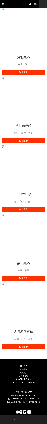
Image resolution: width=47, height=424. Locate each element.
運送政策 (23, 372)
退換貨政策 (23, 376)
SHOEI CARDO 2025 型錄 (23, 382)
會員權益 (23, 369)
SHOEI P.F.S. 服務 (23, 379)
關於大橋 (23, 366)
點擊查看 (23, 72)
